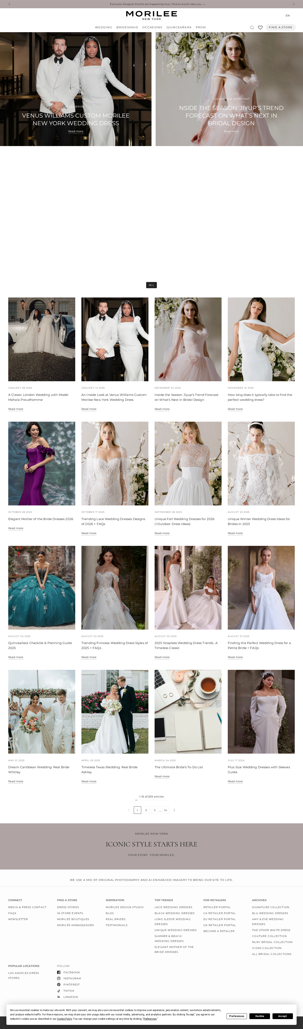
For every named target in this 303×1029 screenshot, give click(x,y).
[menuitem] (104, 27)
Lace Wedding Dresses (173, 907)
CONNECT (15, 900)
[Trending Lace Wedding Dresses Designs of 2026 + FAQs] (114, 463)
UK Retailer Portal (219, 925)
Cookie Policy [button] (64, 1018)
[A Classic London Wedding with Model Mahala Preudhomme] (41, 339)
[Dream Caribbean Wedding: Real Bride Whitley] (41, 712)
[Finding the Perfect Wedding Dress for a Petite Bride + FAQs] (261, 588)
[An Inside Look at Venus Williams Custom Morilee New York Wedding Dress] (114, 339)
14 (165, 810)
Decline (259, 1016)
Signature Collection (270, 907)
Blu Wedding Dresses (270, 913)
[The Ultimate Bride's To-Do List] (188, 712)
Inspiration (115, 900)
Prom (201, 27)
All (151, 285)
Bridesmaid (127, 27)
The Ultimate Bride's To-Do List (179, 767)
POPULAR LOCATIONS (23, 966)
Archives (259, 900)
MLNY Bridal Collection (272, 942)
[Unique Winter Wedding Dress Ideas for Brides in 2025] (261, 463)
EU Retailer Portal (219, 919)
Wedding (103, 27)
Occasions (152, 27)
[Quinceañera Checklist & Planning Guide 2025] (41, 588)
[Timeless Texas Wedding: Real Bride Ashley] (114, 712)
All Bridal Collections (271, 954)
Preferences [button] (150, 1018)
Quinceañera (179, 27)
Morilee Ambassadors (75, 925)
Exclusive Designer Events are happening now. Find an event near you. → (151, 4)
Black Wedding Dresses (175, 913)
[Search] (252, 28)
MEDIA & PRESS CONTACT (27, 907)
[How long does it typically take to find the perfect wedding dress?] (261, 339)
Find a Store (281, 27)
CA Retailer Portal (219, 913)
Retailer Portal (217, 907)
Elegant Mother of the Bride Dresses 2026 (40, 519)
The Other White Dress (271, 930)
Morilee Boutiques (73, 919)
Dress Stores (68, 907)
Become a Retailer (219, 931)
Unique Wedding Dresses (176, 930)
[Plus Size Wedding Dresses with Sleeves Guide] (261, 712)
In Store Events (70, 913)
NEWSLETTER (18, 919)
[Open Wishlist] (260, 29)
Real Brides (116, 919)
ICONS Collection (267, 948)
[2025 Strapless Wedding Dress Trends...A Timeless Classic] (188, 588)
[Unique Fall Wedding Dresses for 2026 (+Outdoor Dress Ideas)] (188, 463)
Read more (15, 409)
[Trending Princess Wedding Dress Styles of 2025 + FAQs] (114, 588)
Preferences (236, 1016)
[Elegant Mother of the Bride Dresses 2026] (41, 463)
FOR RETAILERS (214, 900)
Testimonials (116, 925)
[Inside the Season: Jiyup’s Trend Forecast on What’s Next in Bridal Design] (188, 339)
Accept (282, 1016)
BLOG (110, 913)
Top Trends (164, 900)
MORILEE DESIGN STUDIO (125, 907)
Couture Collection (269, 936)
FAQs (12, 913)
